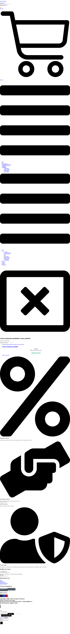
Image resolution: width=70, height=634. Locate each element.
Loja (3, 162)
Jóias (5, 166)
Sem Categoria (6, 260)
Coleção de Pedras (7, 165)
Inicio (3, 161)
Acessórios (6, 163)
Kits (4, 167)
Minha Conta (4, 264)
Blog (3, 261)
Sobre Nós (3, 262)
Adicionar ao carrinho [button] (5, 355)
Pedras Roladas (6, 170)
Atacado (3, 263)
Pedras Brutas (6, 168)
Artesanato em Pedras (7, 164)
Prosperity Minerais (3, 1)
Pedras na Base (6, 259)
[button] (35, 120)
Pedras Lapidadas (7, 169)
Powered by (2, 618)
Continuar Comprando (6, 615)
